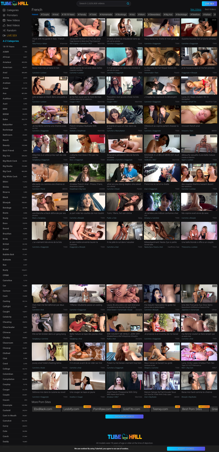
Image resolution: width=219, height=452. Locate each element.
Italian (208, 14)
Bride (5, 239)
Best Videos (13, 25)
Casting (184, 102)
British (6, 244)
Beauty (6, 145)
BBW (5, 109)
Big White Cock (10, 176)
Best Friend (8, 150)
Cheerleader (9, 327)
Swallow (196, 14)
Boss (72, 160)
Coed (5, 363)
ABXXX (214, 131)
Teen (156, 73)
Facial (42, 189)
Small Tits (192, 102)
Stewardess (154, 14)
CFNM (6, 275)
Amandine (111, 160)
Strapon (147, 368)
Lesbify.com (77, 408)
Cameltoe (7, 280)
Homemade (106, 14)
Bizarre (6, 192)
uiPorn (214, 310)
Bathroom (7, 135)
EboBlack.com (47, 408)
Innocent (185, 131)
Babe (5, 119)
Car (4, 285)
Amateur (147, 218)
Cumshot (83, 43)
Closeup (7, 348)
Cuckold (7, 410)
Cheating (7, 322)
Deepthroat (81, 131)
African (6, 57)
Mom (142, 14)
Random (11, 30)
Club (114, 218)
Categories (13, 10)
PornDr (176, 73)
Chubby (6, 337)
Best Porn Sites (195, 408)
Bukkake (73, 131)
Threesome (186, 247)
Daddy (6, 441)
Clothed (6, 353)
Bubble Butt (8, 254)
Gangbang (36, 160)
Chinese (7, 332)
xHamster (63, 43)
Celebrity (7, 317)
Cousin (6, 400)
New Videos (195, 9)
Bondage (7, 207)
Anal (56, 14)
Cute (5, 431)
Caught (6, 311)
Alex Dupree (74, 43)
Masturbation (120, 131)
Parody (82, 14)
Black (34, 218)
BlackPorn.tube (211, 102)
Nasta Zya (148, 247)
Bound (6, 228)
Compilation (8, 379)
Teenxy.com (166, 408)
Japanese (185, 310)
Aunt (5, 104)
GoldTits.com (136, 408)
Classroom (8, 343)
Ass (133, 14)
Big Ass (168, 14)
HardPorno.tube (173, 247)
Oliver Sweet (111, 310)
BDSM (6, 114)
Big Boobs (153, 397)
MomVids (101, 43)
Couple (45, 14)
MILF (90, 43)
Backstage (182, 14)
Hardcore (147, 160)
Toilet (93, 14)
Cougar (72, 102)
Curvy (5, 426)
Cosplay (7, 384)
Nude (109, 339)
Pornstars (12, 15)
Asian (5, 88)
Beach (6, 140)
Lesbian (43, 73)
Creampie (7, 405)
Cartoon (7, 291)
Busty (5, 270)
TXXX (140, 43)
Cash (5, 296)
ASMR (6, 52)
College (6, 369)
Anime (6, 78)
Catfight (7, 306)
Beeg (140, 218)
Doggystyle (119, 43)
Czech (6, 436)
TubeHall (14, 3)
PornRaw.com (106, 408)
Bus (4, 265)
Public (109, 218)
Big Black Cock (10, 161)
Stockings (121, 14)
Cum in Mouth (9, 415)
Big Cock (82, 189)
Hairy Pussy (36, 43)
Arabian (7, 83)
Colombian (8, 374)
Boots (5, 213)
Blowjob (194, 73)
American (7, 67)
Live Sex (12, 35)
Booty (5, 218)
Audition (7, 98)
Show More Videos (124, 416)
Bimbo (6, 187)
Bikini (5, 181)
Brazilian (7, 233)
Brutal (117, 189)
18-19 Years (68, 14)
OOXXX (102, 189)
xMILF (214, 368)
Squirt (184, 160)
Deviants (139, 310)
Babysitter (8, 124)
